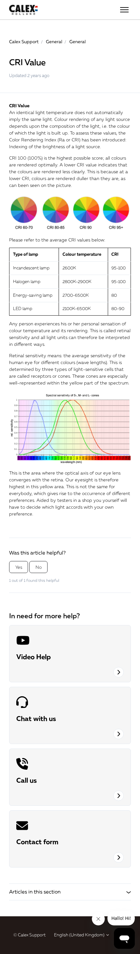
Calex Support (24, 41)
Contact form (37, 841)
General (54, 41)
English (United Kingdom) (79, 934)
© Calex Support (29, 934)
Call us (26, 780)
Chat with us (36, 718)
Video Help (33, 656)
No (38, 567)
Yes (18, 567)
